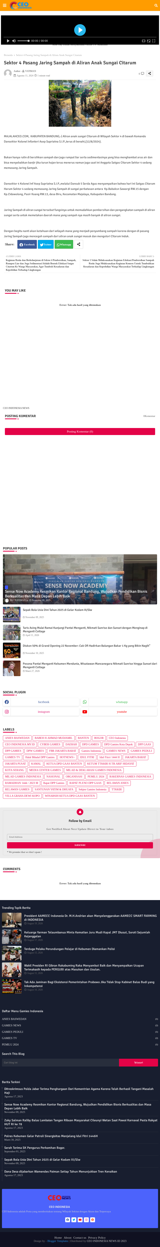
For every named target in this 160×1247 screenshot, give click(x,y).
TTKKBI (117, 789)
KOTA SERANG (14, 770)
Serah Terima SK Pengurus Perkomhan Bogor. (34, 1148)
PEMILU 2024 (96, 776)
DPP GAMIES (13, 750)
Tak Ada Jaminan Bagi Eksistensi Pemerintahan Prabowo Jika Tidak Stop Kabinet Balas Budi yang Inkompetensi (89, 984)
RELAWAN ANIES (118, 783)
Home (58, 1237)
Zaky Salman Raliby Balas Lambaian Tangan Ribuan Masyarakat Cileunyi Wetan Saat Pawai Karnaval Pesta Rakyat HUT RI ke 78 (80, 1122)
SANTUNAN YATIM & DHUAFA (54, 789)
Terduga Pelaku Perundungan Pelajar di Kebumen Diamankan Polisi (69, 949)
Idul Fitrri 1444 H (110, 757)
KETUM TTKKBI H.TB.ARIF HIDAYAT (110, 763)
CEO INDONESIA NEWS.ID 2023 (106, 1241)
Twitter (48, 244)
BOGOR (99, 738)
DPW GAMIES (35, 750)
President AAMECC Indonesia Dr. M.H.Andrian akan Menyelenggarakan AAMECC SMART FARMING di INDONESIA (90, 918)
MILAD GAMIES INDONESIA (23, 776)
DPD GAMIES (90, 744)
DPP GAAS (144, 744)
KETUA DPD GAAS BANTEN (64, 763)
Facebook (29, 244)
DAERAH (71, 744)
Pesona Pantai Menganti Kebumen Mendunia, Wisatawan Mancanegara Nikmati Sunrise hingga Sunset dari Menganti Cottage (90, 665)
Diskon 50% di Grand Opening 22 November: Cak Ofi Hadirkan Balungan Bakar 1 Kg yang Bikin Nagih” (86, 645)
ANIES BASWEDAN (17, 738)
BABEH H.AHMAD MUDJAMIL (54, 738)
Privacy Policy (97, 1237)
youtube (122, 711)
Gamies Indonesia (91, 750)
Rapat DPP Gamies (53, 783)
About (67, 1237)
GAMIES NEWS (115, 750)
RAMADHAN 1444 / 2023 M (21, 783)
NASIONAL (53, 776)
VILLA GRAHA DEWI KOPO (22, 795)
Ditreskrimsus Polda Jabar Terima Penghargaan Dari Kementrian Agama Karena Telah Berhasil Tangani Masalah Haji (79, 1091)
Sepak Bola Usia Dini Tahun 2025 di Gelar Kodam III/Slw (57, 610)
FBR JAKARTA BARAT (62, 750)
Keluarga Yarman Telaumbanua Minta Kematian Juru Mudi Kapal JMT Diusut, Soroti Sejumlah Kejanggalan (87, 934)
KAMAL (36, 763)
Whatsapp (65, 244)
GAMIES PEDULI (141, 750)
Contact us (79, 1237)
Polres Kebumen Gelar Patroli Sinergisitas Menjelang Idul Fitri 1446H (51, 1136)
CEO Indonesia (117, 738)
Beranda (8, 55)
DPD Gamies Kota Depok (118, 744)
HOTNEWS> (67, 757)
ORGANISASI (74, 776)
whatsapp (122, 702)
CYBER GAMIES (50, 744)
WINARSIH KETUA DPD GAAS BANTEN (70, 795)
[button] (156, 5)
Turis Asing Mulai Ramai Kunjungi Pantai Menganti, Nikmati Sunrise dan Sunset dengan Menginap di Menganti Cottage (85, 629)
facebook (43, 702)
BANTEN (83, 738)
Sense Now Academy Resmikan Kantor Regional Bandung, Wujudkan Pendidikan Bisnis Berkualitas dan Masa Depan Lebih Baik (77, 1106)
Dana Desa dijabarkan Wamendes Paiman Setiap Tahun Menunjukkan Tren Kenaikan (60, 1172)
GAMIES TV (12, 757)
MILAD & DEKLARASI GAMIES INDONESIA (94, 770)
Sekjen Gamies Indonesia (92, 789)
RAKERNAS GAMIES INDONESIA (130, 776)
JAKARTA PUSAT (15, 763)
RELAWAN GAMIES (17, 789)
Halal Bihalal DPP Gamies (39, 757)
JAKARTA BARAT (135, 757)
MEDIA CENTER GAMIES (45, 770)
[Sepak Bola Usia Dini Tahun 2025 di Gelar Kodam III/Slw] (11, 614)
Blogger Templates (57, 1241)
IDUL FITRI (87, 757)
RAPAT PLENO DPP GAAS (85, 783)
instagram (44, 711)
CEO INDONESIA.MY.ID (20, 744)
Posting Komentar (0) (80, 431)
